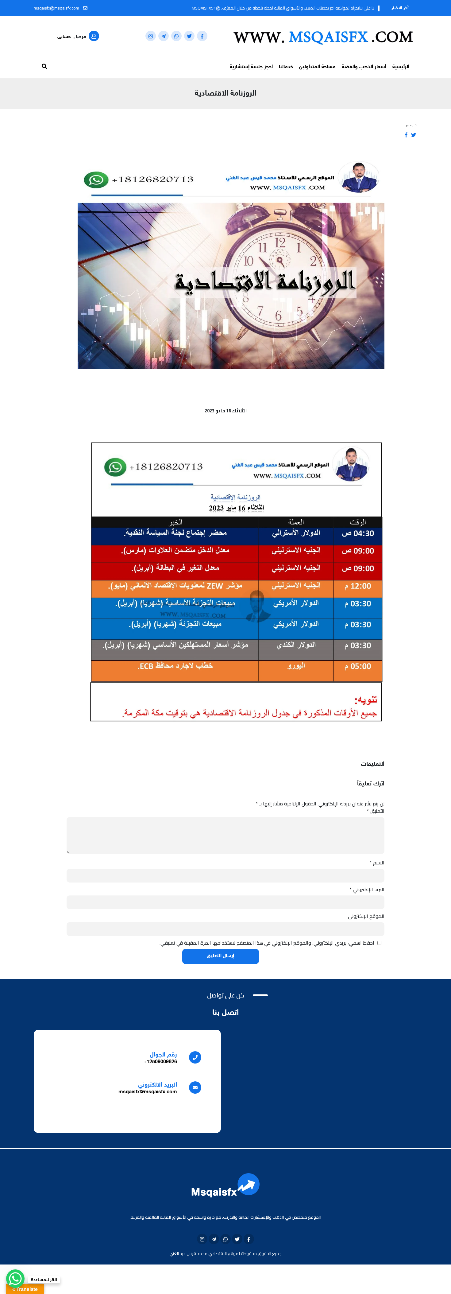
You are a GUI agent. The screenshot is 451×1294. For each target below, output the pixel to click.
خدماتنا (286, 67)
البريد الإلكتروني (366, 889)
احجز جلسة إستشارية (251, 67)
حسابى (64, 37)
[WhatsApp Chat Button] (15, 1278)
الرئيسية (400, 67)
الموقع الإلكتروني (366, 916)
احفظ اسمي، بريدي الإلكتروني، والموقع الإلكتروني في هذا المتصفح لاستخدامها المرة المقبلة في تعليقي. (267, 942)
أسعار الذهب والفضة (364, 67)
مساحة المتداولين (317, 67)
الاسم (377, 862)
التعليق (375, 811)
